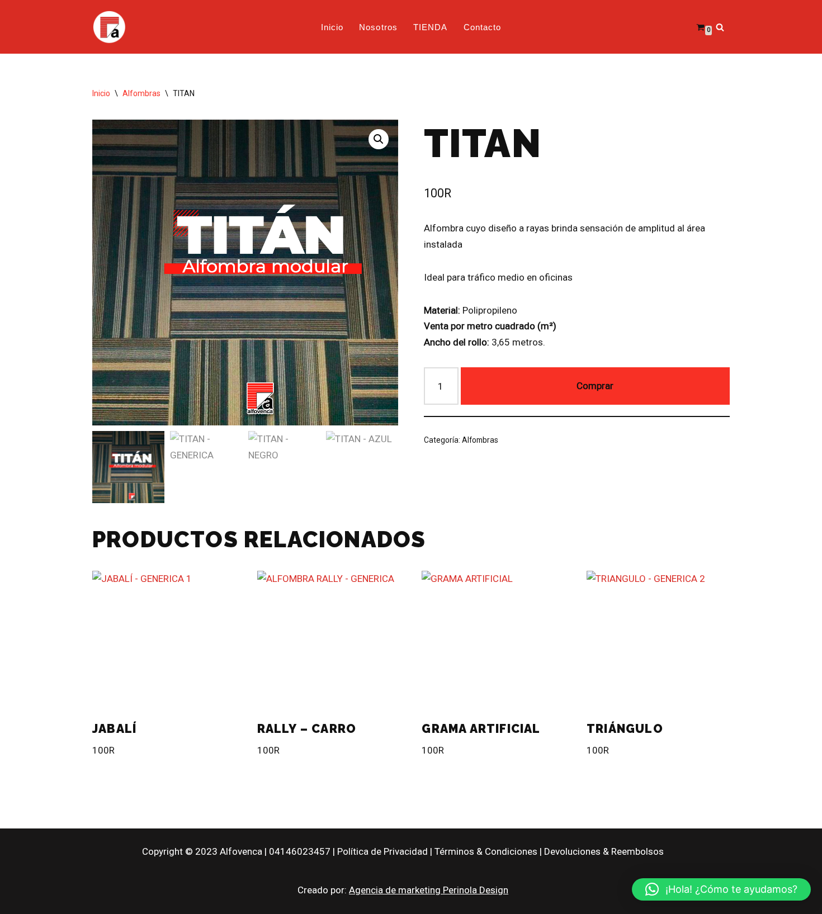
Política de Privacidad (382, 851)
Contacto (483, 27)
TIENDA (430, 27)
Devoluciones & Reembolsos (604, 851)
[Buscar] (720, 27)
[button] (379, 139)
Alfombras (141, 93)
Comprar (595, 385)
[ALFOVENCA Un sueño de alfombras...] (109, 27)
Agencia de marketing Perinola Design (428, 890)
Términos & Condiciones (485, 851)
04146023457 (299, 851)
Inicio (332, 27)
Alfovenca (241, 851)
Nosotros (378, 27)
